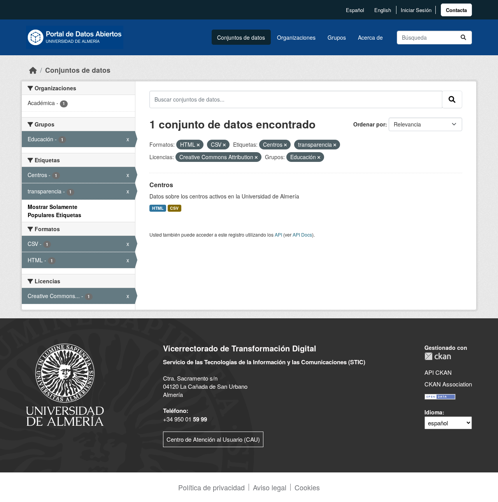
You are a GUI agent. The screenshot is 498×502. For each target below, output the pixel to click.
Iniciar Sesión (416, 10)
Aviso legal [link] (269, 487)
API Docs (302, 234)
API (278, 234)
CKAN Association (448, 384)
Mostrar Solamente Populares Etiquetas (54, 211)
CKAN (437, 356)
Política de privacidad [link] (211, 487)
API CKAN (438, 372)
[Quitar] (198, 145)
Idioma (433, 412)
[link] (456, 10)
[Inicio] (33, 70)
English (382, 10)
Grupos (337, 37)
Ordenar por (369, 124)
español (355, 10)
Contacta (456, 10)
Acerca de (370, 37)
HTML (157, 208)
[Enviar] (463, 37)
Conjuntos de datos (241, 37)
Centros (161, 184)
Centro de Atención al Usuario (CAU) (213, 439)
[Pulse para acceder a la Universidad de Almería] (65, 384)
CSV (174, 208)
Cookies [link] (307, 487)
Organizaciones (296, 37)
